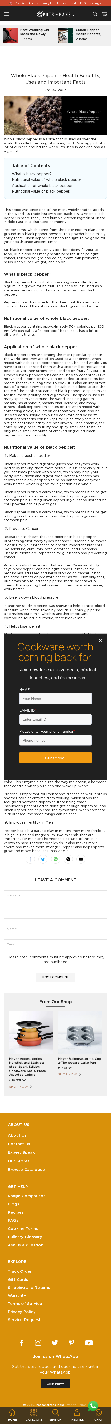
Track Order (20, 1271)
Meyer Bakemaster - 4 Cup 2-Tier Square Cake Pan (79, 1060)
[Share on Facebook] (30, 859)
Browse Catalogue (26, 1170)
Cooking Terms (23, 1229)
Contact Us (19, 1144)
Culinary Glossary (25, 1237)
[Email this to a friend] (80, 859)
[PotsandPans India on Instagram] (38, 1343)
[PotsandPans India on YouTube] (89, 1343)
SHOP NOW (18, 1086)
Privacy (71, 1405)
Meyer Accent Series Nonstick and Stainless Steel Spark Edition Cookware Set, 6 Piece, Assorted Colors (28, 1066)
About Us (17, 1136)
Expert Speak (21, 1152)
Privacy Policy (22, 1312)
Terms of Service (25, 1304)
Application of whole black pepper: (43, 186)
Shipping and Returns (29, 1288)
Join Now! (55, 1384)
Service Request (24, 1320)
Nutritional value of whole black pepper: (47, 180)
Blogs (13, 1204)
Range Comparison (27, 1196)
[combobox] (95, 14)
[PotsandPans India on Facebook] (21, 1343)
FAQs (13, 1220)
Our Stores (19, 1161)
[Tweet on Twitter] (42, 859)
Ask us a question (25, 1245)
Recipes (16, 1212)
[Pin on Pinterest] (68, 859)
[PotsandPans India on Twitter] (55, 1343)
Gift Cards (18, 1280)
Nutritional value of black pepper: (41, 191)
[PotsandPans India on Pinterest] (71, 1343)
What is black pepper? (32, 174)
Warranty (17, 1296)
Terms (82, 1405)
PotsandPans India (50, 1405)
